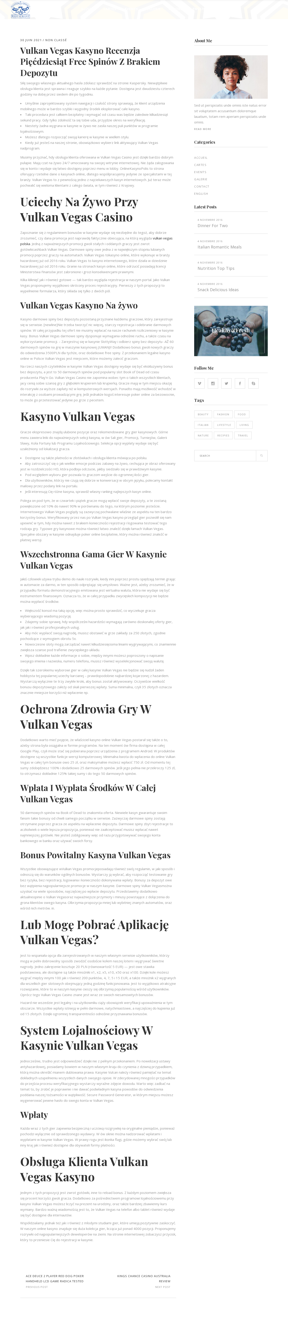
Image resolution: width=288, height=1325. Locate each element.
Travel (243, 435)
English (201, 194)
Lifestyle (224, 425)
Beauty (203, 414)
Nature (203, 435)
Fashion (223, 414)
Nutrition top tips (216, 268)
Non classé (56, 40)
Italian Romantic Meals (220, 247)
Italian (203, 425)
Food (242, 414)
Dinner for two (213, 225)
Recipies (223, 435)
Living (244, 425)
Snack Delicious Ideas (218, 289)
